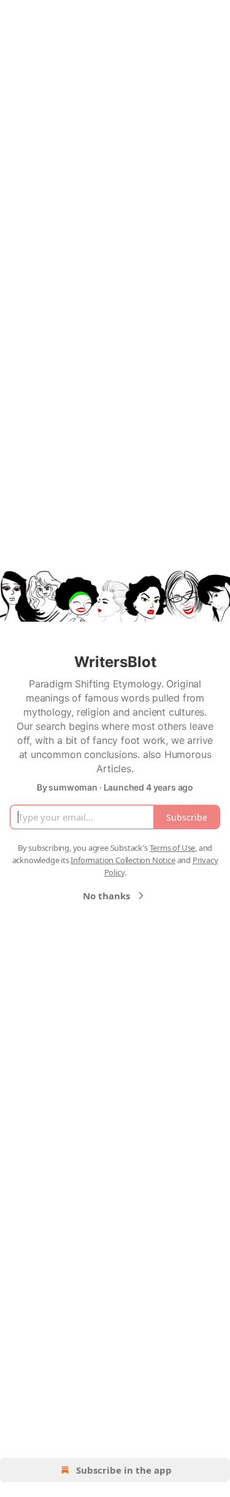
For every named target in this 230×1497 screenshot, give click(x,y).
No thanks (106, 895)
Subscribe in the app (124, 1470)
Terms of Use (173, 847)
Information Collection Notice (123, 860)
